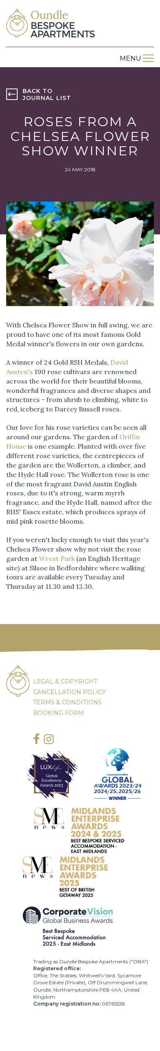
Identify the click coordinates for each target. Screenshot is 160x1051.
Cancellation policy (69, 692)
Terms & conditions (67, 702)
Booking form (58, 713)
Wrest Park (57, 558)
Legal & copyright (65, 681)
